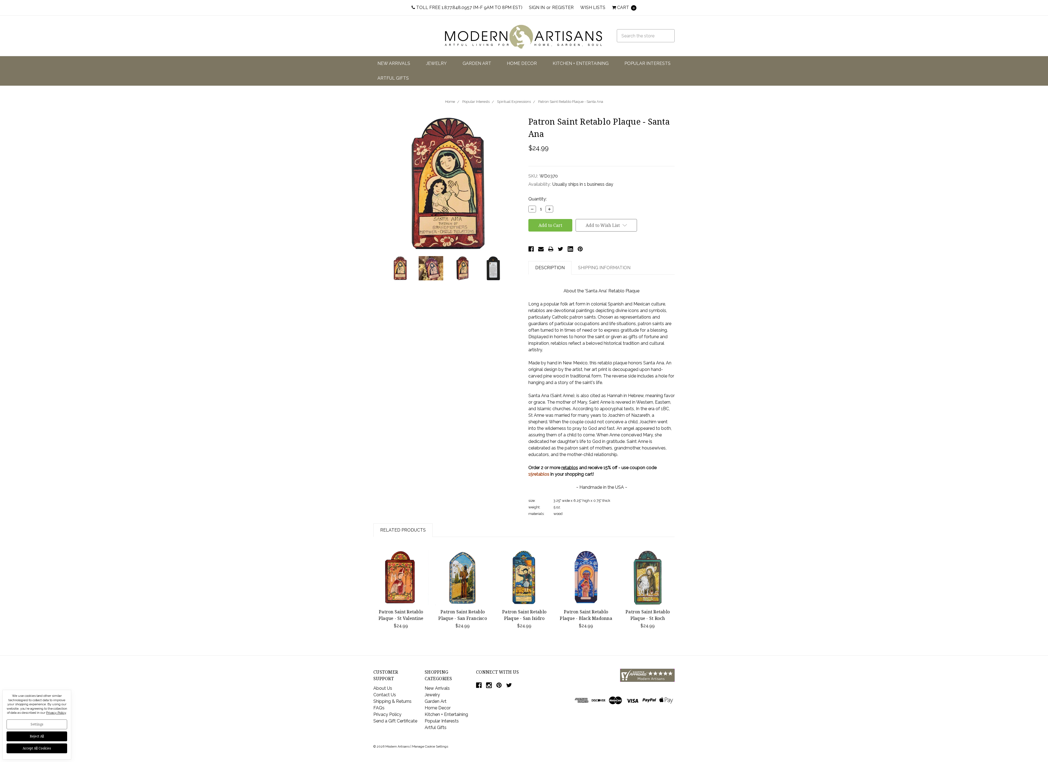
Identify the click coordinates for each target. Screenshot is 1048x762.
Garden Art (477, 63)
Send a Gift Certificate (395, 721)
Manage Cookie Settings (430, 746)
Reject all (37, 736)
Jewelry (436, 63)
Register (563, 7)
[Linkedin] (570, 249)
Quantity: (537, 199)
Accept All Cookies (37, 748)
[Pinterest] (580, 249)
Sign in (537, 7)
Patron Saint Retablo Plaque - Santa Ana (570, 102)
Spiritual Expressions (514, 102)
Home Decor (522, 63)
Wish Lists (592, 7)
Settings (37, 724)
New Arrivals (393, 63)
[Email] (541, 249)
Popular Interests (647, 63)
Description (550, 267)
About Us (382, 688)
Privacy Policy (387, 714)
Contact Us (384, 694)
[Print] (550, 249)
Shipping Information (604, 267)
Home (450, 102)
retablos (569, 467)
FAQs (379, 707)
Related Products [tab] (403, 530)
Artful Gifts (393, 78)
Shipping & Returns (392, 701)
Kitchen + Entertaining (581, 63)
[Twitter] (560, 249)
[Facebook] (531, 249)
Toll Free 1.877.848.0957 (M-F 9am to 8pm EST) (468, 7)
